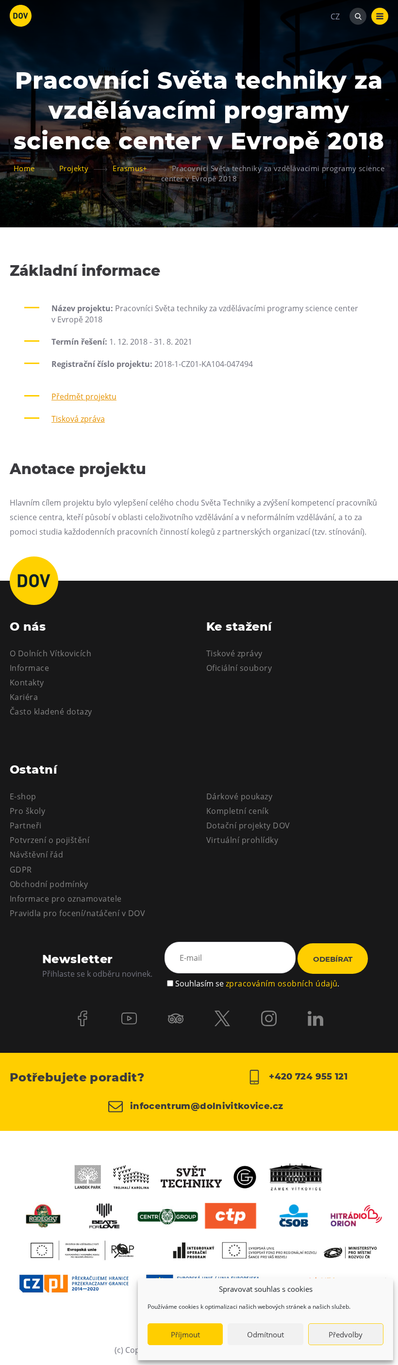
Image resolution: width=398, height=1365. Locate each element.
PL (335, 45)
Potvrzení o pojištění (49, 840)
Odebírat (332, 959)
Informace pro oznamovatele (65, 898)
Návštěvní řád (36, 854)
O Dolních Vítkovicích (50, 653)
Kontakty (27, 682)
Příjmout (185, 1334)
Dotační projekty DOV (248, 825)
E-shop (23, 796)
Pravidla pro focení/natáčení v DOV (77, 913)
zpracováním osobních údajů (281, 983)
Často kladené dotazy (51, 711)
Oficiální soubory (239, 668)
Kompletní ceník (237, 811)
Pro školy (27, 811)
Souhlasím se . (257, 983)
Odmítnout (265, 1334)
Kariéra (24, 697)
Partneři (26, 825)
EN (336, 63)
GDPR (21, 869)
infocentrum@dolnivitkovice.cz (205, 1106)
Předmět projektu (83, 396)
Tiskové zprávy (234, 653)
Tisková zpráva (78, 418)
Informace (29, 668)
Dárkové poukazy (239, 796)
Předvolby (346, 1334)
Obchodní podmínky (49, 884)
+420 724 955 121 (307, 1076)
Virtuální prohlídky (242, 840)
